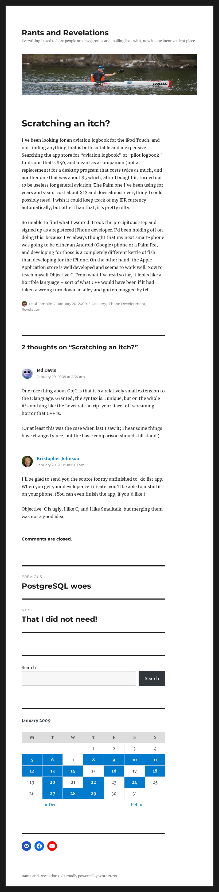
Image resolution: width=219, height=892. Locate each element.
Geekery (99, 304)
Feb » (137, 804)
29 (93, 793)
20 (52, 782)
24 (134, 782)
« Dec (50, 804)
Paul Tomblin (40, 304)
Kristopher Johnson (58, 458)
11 (155, 759)
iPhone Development (126, 304)
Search (29, 667)
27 (52, 793)
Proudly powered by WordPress (90, 876)
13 (52, 771)
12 (32, 771)
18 (155, 771)
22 (93, 782)
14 (73, 771)
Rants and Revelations (65, 32)
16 (114, 771)
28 (73, 793)
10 (134, 759)
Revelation (31, 309)
